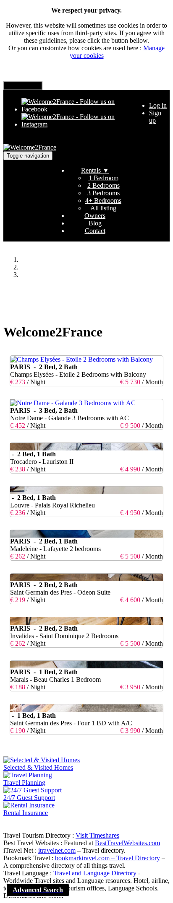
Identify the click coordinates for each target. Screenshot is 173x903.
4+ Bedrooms (103, 200)
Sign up (155, 116)
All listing (103, 208)
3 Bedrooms (103, 193)
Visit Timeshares (97, 835)
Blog (95, 223)
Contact (95, 230)
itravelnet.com (57, 850)
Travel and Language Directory (94, 873)
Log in (158, 105)
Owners (94, 215)
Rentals (95, 170)
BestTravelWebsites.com (127, 842)
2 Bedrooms (103, 185)
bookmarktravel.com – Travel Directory (107, 858)
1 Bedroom (103, 177)
